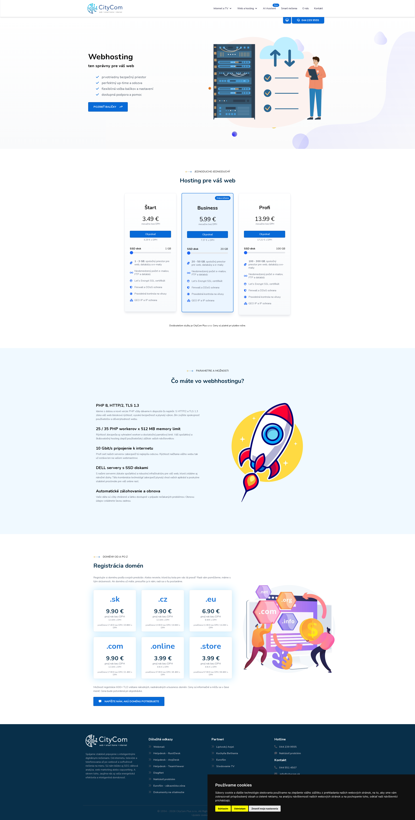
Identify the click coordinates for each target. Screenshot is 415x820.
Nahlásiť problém (164, 779)
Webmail (159, 747)
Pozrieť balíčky (105, 107)
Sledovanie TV (225, 766)
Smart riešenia (289, 8)
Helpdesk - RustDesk (166, 753)
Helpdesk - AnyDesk (166, 760)
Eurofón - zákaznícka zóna (169, 786)
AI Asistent (269, 8)
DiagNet (158, 773)
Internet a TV (220, 8)
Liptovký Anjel (225, 747)
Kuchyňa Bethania (227, 753)
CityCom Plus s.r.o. (186, 811)
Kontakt (318, 8)
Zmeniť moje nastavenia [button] (264, 808)
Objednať (150, 234)
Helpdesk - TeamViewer (168, 766)
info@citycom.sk (290, 774)
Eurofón (221, 760)
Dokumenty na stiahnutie (168, 792)
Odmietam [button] (240, 808)
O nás (305, 8)
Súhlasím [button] (223, 808)
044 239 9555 (288, 747)
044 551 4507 (288, 767)
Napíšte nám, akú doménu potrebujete (131, 701)
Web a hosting (245, 8)
